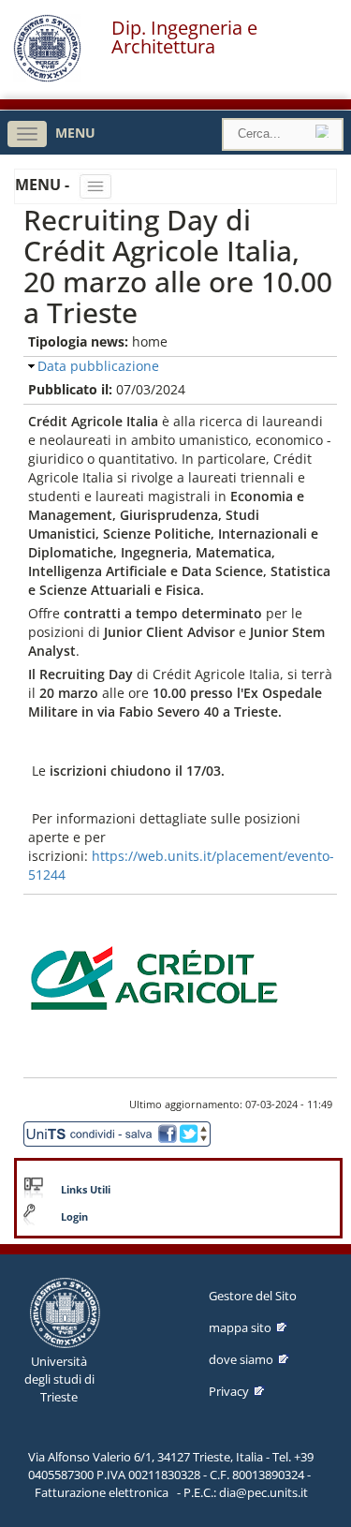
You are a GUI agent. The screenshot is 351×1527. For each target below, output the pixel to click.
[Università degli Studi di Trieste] (47, 77)
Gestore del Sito (253, 1295)
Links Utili (85, 1189)
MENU (75, 132)
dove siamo (241, 1359)
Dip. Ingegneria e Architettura (184, 37)
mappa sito (240, 1327)
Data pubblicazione (98, 366)
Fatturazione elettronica (101, 1492)
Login (74, 1216)
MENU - (44, 184)
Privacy (229, 1391)
